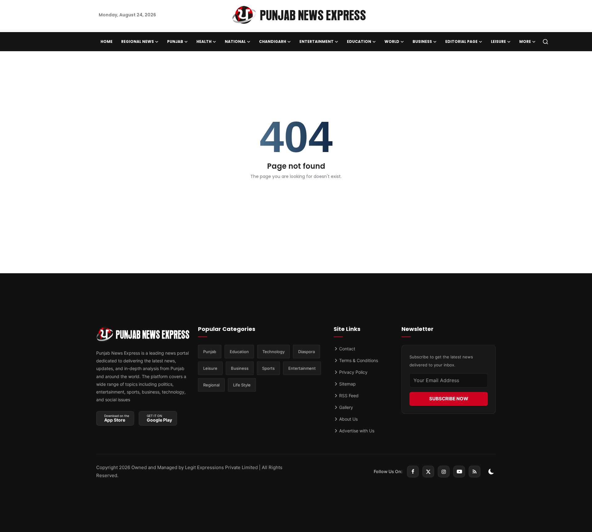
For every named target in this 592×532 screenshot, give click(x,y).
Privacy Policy (353, 372)
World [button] (391, 41)
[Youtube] (459, 471)
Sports (268, 368)
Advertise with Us (356, 430)
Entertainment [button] (316, 41)
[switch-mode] (491, 471)
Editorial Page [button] (461, 41)
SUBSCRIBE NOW (448, 399)
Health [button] (204, 41)
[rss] (474, 471)
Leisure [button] (498, 41)
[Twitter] (428, 471)
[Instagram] (444, 471)
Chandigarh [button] (272, 41)
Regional (211, 384)
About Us (348, 419)
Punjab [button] (175, 41)
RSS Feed (348, 395)
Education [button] (359, 41)
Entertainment (302, 368)
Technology (273, 351)
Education (239, 351)
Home (107, 41)
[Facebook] (413, 471)
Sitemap (347, 383)
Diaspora (306, 351)
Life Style (242, 384)
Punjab (209, 351)
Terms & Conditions (358, 360)
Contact (346, 348)
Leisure (210, 368)
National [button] (235, 41)
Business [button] (422, 41)
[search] (545, 41)
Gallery (345, 407)
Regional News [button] (137, 41)
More (525, 41)
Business (240, 368)
